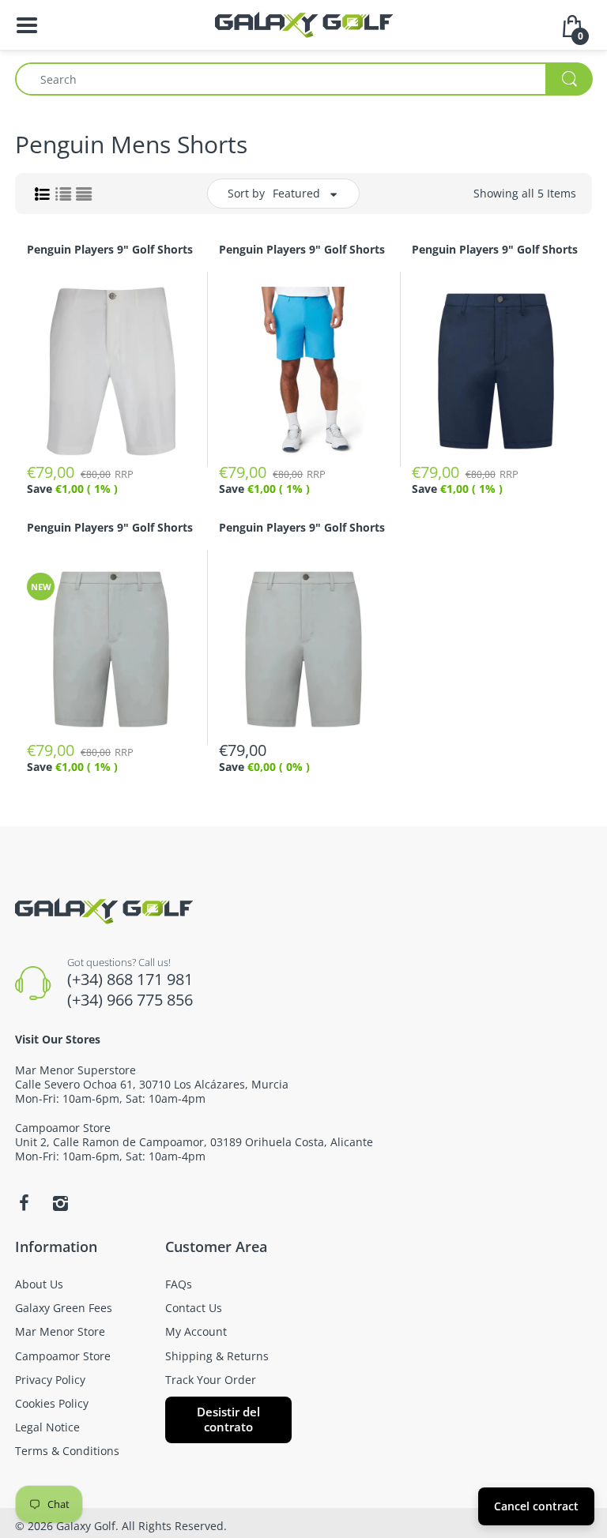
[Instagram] (60, 1203)
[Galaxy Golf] (304, 23)
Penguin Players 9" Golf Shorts (110, 249)
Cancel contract (536, 1506)
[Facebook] (23, 1203)
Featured (296, 193)
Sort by (246, 193)
